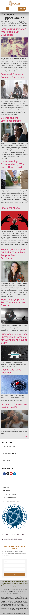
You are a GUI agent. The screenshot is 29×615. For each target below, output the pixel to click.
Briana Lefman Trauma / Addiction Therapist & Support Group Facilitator (14, 254)
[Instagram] (7, 473)
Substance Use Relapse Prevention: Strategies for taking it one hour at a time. (14, 338)
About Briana (6, 457)
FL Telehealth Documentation (11, 501)
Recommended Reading (9, 497)
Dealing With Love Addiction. (11, 371)
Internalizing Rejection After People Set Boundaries (13, 31)
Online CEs (6, 487)
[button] (7, 8)
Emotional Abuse (10, 207)
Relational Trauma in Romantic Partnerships (13, 76)
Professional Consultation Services (12, 450)
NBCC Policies (6, 490)
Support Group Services (9, 453)
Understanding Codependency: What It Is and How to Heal (14, 164)
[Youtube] (11, 473)
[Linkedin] (14, 473)
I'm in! (14, 574)
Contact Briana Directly (9, 446)
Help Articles (6, 460)
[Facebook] (4, 473)
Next (26, 436)
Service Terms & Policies (9, 494)
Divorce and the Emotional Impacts (11, 119)
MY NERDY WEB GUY (14, 609)
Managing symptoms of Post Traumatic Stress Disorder (14, 302)
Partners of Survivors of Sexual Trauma (14, 405)
